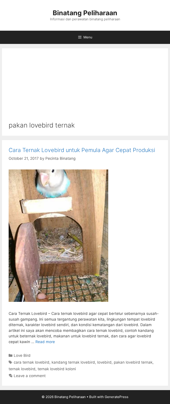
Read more (45, 342)
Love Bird (22, 355)
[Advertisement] (85, 88)
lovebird (104, 362)
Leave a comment (30, 376)
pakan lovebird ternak (133, 362)
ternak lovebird (22, 369)
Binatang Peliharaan (85, 13)
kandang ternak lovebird (73, 362)
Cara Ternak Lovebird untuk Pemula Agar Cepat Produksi (82, 150)
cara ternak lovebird (31, 362)
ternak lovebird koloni (57, 369)
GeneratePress (116, 397)
